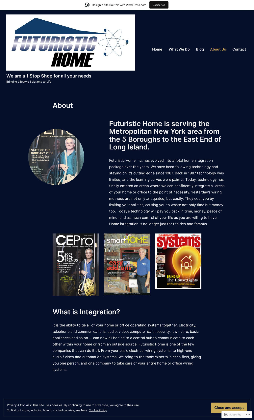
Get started (159, 4)
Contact (239, 49)
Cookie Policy (98, 410)
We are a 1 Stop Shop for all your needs (48, 75)
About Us (218, 49)
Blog (200, 49)
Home (157, 49)
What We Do (179, 49)
